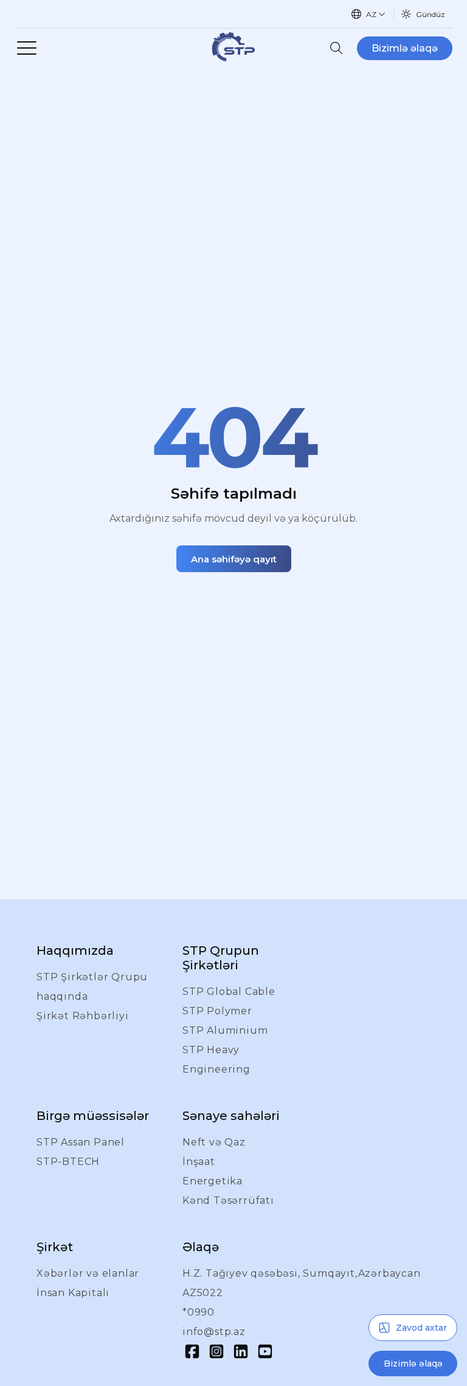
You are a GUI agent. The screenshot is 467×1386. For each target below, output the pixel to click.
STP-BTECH (68, 1161)
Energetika (212, 1181)
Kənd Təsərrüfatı (228, 1200)
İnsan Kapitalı (72, 1293)
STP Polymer (217, 1011)
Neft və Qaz (214, 1142)
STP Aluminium (225, 1030)
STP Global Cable (228, 991)
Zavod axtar (421, 1327)
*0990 (198, 1312)
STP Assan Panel (80, 1142)
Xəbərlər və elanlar (87, 1273)
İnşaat (198, 1161)
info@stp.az (214, 1331)
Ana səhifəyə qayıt (234, 559)
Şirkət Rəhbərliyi (82, 1016)
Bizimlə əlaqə (405, 48)
